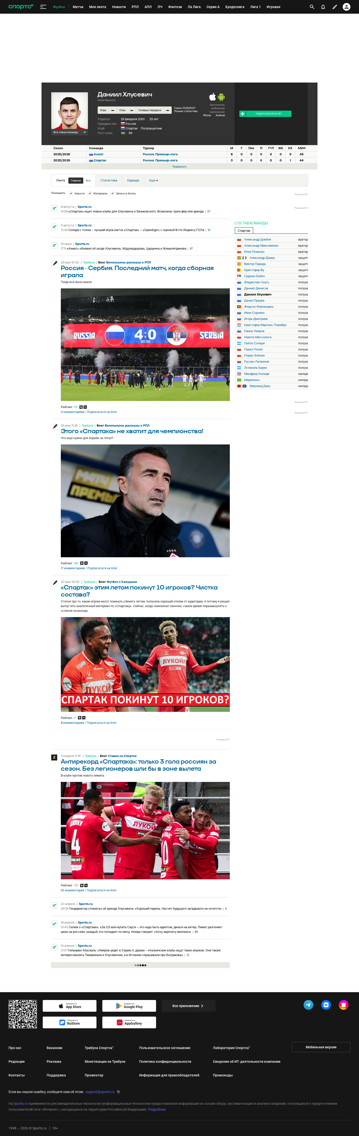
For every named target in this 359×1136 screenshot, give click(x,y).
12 (188, 955)
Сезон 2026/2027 (184, 108)
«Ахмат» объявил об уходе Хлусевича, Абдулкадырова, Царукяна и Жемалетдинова (126, 248)
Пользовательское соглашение (164, 1048)
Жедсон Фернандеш (259, 307)
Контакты (17, 1075)
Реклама (54, 1061)
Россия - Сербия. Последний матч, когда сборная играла (137, 271)
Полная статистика (186, 111)
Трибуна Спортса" (99, 1048)
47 (191, 248)
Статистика (109, 180)
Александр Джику (262, 258)
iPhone (207, 115)
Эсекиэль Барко (255, 368)
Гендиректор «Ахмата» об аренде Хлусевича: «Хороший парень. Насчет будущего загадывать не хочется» (145, 908)
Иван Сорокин (254, 313)
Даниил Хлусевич (257, 294)
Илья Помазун (254, 252)
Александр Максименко (261, 246)
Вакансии (54, 1048)
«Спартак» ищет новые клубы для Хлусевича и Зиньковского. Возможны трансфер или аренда (136, 211)
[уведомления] (323, 7)
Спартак (131, 128)
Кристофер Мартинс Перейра (265, 325)
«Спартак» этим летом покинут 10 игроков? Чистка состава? (139, 591)
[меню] (43, 7)
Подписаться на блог (102, 411)
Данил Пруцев (254, 301)
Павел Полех (253, 349)
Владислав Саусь (256, 282)
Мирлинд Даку (260, 386)
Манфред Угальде (256, 374)
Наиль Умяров (254, 331)
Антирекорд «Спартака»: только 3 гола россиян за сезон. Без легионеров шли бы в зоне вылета (138, 765)
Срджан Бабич (254, 276)
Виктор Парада (255, 264)
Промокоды (223, 1075)
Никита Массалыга (258, 337)
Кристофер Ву (254, 270)
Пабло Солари (254, 343)
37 (208, 211)
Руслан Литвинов (256, 362)
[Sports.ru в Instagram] (344, 1006)
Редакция (17, 1061)
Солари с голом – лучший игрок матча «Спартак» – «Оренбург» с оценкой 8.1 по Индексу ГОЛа (136, 230)
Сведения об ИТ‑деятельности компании (246, 1061)
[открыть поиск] (312, 7)
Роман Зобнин (254, 356)
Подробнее (157, 1109)
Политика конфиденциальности (165, 1061)
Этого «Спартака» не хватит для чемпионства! (132, 431)
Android (220, 115)
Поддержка (56, 1075)
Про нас (15, 1048)
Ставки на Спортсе (122, 756)
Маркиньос (252, 380)
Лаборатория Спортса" (231, 1048)
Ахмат (98, 154)
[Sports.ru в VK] (327, 1006)
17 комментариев (73, 568)
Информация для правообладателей (169, 1075)
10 (209, 230)
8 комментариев (72, 722)
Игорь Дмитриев (256, 319)
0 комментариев (72, 411)
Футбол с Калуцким (122, 582)
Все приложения (185, 1006)
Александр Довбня (257, 240)
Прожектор (94, 1075)
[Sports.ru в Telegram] (309, 1006)
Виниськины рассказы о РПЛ (128, 262)
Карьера (133, 180)
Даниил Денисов (256, 288)
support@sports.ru (100, 1092)
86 (196, 932)
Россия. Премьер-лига (160, 154)
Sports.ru (85, 207)
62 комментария (72, 890)
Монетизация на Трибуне (105, 1061)
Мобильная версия (321, 1047)
